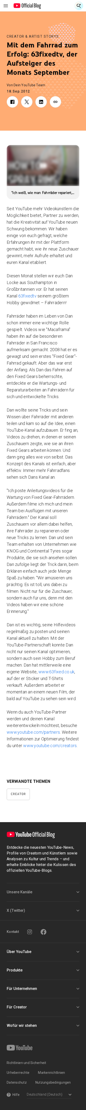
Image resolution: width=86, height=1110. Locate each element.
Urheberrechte (18, 1073)
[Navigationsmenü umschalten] (6, 6)
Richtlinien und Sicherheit (26, 1063)
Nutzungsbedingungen (53, 1082)
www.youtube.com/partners (33, 732)
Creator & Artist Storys (33, 36)
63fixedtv (27, 295)
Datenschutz (17, 1082)
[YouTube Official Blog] (27, 5)
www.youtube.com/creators (49, 745)
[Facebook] (43, 932)
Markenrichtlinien (51, 1073)
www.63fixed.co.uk (56, 671)
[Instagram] (29, 932)
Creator (18, 794)
